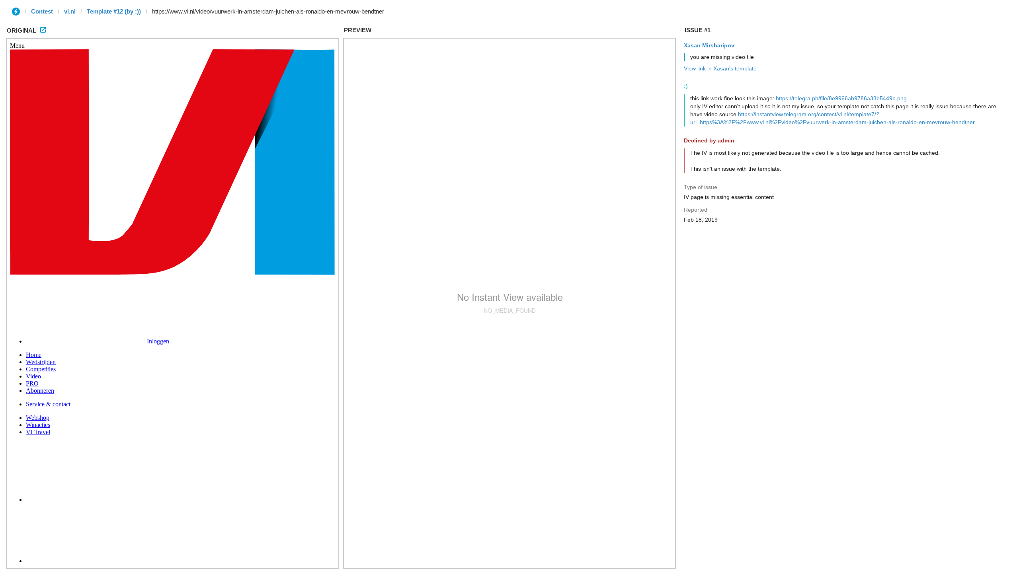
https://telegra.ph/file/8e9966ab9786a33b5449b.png (841, 98)
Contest (42, 11)
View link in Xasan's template (720, 68)
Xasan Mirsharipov (709, 45)
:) (686, 86)
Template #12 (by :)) (114, 11)
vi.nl (70, 11)
